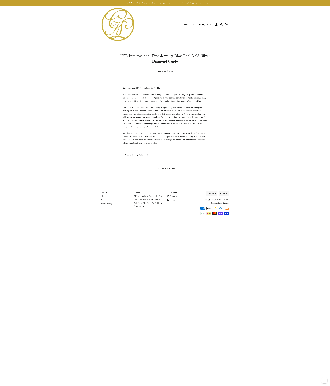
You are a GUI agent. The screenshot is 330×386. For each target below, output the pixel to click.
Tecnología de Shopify (220, 203)
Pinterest (173, 196)
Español (210, 193)
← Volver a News (165, 168)
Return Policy (106, 203)
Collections (201, 25)
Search (104, 192)
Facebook (174, 192)
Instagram (174, 200)
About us (104, 196)
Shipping (137, 192)
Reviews (104, 200)
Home (186, 25)
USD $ (222, 193)
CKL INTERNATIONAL (220, 200)
